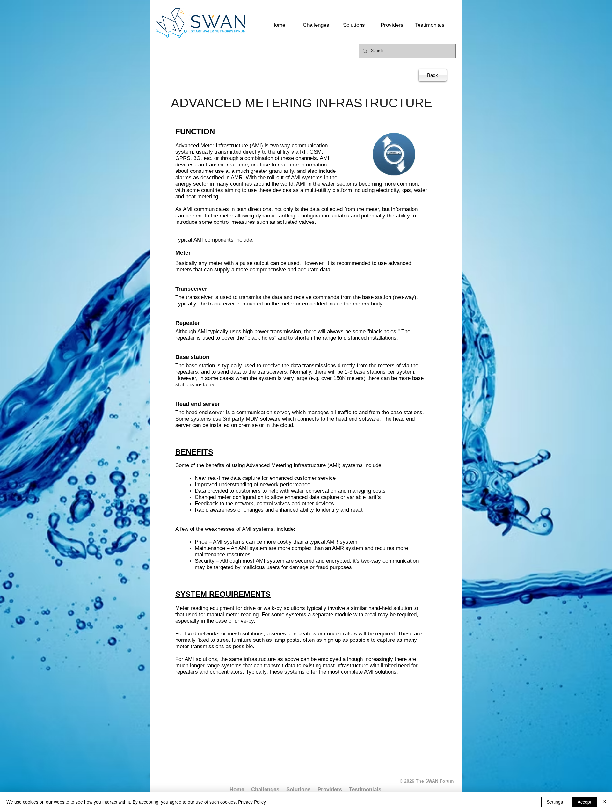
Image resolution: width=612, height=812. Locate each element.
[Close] (604, 802)
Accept (584, 802)
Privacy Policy (252, 802)
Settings (555, 802)
